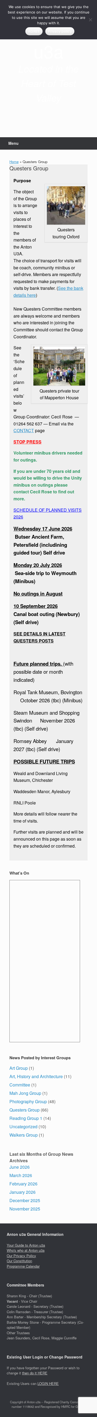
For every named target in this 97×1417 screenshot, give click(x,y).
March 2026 (20, 1175)
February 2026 (23, 1184)
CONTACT (23, 430)
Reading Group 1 (25, 1118)
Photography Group (28, 1101)
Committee (19, 1085)
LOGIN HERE (48, 1383)
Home (14, 161)
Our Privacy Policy (21, 1255)
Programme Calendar (23, 1266)
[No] (90, 19)
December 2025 (24, 1200)
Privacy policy (60, 31)
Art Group (18, 1068)
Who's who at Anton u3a (25, 1250)
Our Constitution (19, 1260)
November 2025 (24, 1209)
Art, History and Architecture (36, 1076)
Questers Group (24, 1110)
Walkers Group (23, 1135)
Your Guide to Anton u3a (26, 1245)
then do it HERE (34, 1372)
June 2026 (19, 1167)
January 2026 (22, 1192)
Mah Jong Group (25, 1093)
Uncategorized (23, 1126)
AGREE (34, 31)
